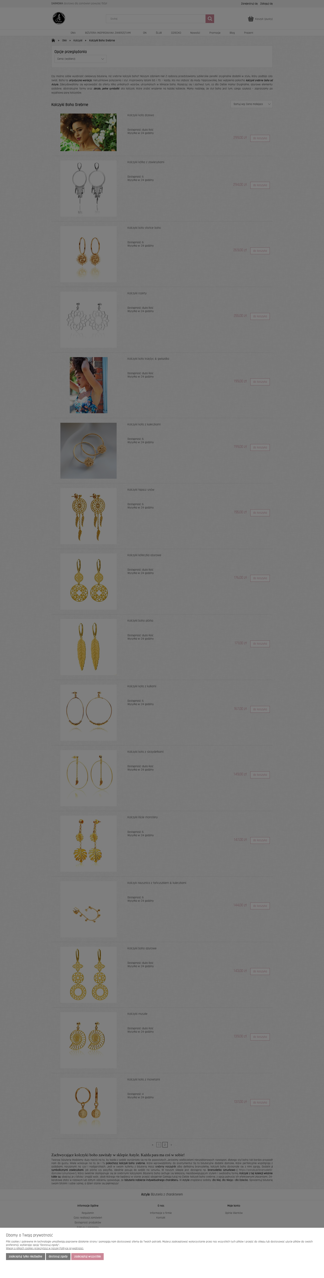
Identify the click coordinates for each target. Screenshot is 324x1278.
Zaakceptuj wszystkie (87, 1256)
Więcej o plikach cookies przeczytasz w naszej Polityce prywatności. (45, 1248)
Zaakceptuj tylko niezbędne (25, 1256)
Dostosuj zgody (58, 1256)
